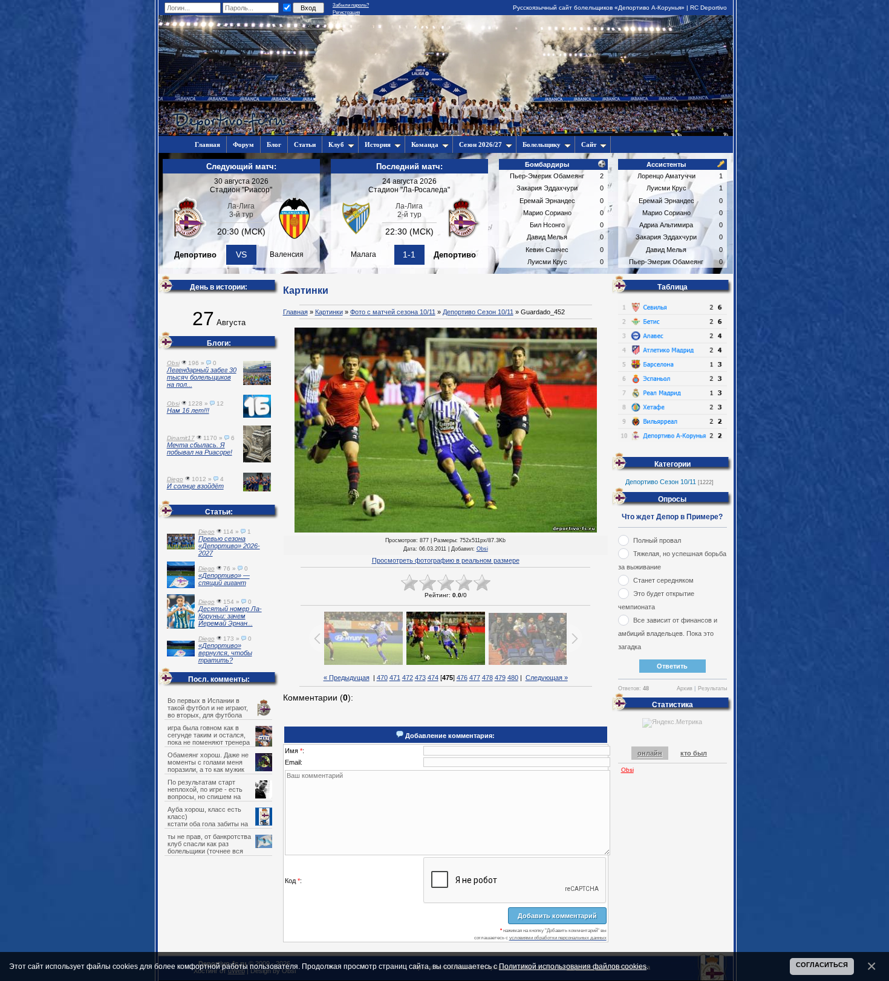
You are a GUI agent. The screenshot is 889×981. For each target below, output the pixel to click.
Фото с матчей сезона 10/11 (392, 312)
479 (500, 677)
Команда (424, 144)
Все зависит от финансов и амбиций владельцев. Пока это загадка (667, 633)
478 (487, 677)
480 (512, 677)
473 (420, 677)
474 (433, 677)
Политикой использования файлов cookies (572, 966)
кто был (693, 753)
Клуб (336, 144)
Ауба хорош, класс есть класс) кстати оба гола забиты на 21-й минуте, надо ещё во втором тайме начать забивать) (219, 824)
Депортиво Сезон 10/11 (478, 312)
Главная (295, 312)
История (378, 144)
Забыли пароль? (351, 5)
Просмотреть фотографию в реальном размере (445, 560)
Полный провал (657, 540)
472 (407, 677)
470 (382, 677)
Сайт (588, 144)
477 (474, 677)
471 (394, 677)
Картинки (329, 312)
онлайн (649, 753)
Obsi (482, 549)
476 (462, 677)
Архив (684, 688)
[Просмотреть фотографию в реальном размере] (446, 431)
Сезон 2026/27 (480, 144)
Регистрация (346, 12)
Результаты (712, 688)
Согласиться (822, 964)
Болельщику (542, 144)
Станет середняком (663, 580)
